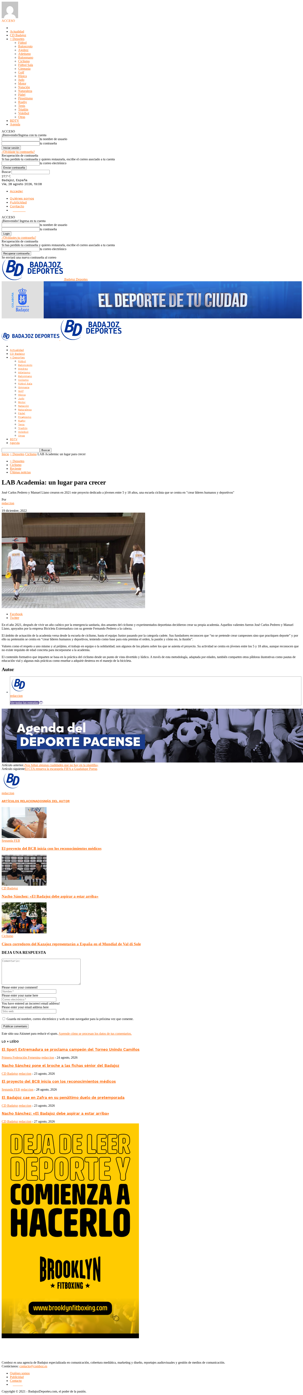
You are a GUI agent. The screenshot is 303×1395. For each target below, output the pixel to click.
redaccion (8, 503)
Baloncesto (25, 46)
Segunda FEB (11, 840)
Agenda (15, 124)
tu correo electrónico (53, 163)
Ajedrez (23, 50)
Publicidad (18, 202)
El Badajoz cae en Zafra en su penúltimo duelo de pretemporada (63, 1097)
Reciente (15, 468)
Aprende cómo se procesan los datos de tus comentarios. (95, 1033)
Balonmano (25, 57)
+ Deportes (17, 39)
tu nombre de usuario (53, 139)
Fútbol (22, 42)
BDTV (14, 120)
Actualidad (17, 31)
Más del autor (57, 801)
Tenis (21, 106)
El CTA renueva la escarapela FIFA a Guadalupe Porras (61, 769)
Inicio (5, 454)
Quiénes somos (22, 198)
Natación (24, 87)
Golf (21, 72)
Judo (21, 80)
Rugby (22, 102)
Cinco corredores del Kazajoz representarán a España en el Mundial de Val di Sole (71, 944)
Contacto (17, 206)
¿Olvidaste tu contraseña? (18, 152)
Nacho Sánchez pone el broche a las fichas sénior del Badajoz (60, 1065)
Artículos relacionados (23, 801)
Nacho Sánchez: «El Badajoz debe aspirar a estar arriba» (50, 896)
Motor (22, 83)
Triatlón (23, 109)
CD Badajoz (18, 35)
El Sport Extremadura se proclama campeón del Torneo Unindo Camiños (71, 1049)
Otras (21, 117)
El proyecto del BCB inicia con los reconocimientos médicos (51, 848)
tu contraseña (48, 143)
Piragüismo (25, 98)
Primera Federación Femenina (21, 1057)
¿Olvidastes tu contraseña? (19, 237)
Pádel (21, 94)
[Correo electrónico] (41, 703)
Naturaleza (25, 91)
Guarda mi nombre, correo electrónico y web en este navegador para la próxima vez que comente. (70, 1019)
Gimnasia (24, 68)
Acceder (16, 191)
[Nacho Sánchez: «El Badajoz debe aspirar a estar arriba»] (24, 884)
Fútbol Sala (25, 65)
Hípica (22, 76)
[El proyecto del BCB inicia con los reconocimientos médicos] (24, 837)
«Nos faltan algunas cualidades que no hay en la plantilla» (60, 765)
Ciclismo (24, 61)
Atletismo (24, 54)
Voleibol (23, 113)
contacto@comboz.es (33, 1366)
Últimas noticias (20, 472)
